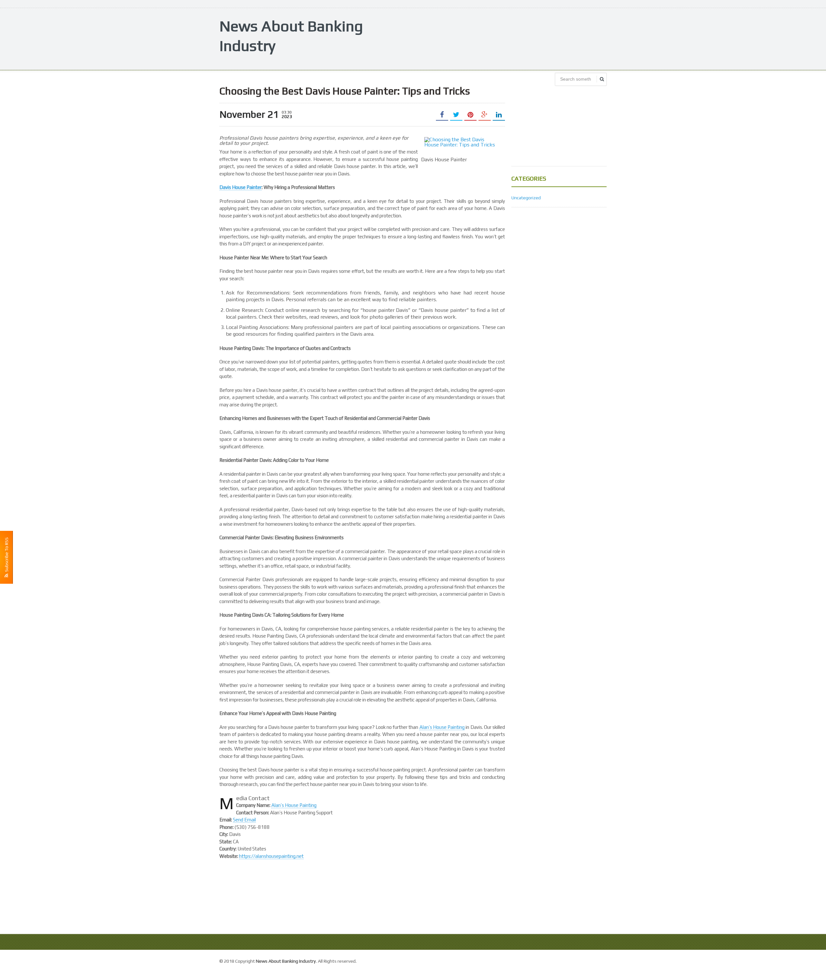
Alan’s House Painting (442, 727)
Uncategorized (526, 197)
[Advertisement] (489, 38)
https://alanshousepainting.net (271, 856)
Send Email (244, 819)
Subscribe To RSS (6, 555)
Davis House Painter (240, 187)
